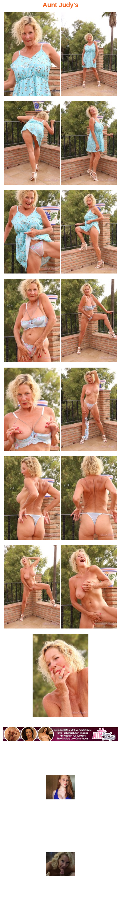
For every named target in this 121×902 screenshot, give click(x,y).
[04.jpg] (89, 144)
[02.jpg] (89, 55)
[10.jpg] (89, 411)
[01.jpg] (32, 55)
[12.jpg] (89, 499)
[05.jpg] (32, 233)
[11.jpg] (32, 499)
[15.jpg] (60, 677)
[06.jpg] (89, 233)
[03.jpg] (32, 144)
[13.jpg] (32, 588)
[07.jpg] (32, 322)
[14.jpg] (89, 588)
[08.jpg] (89, 322)
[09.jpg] (32, 411)
